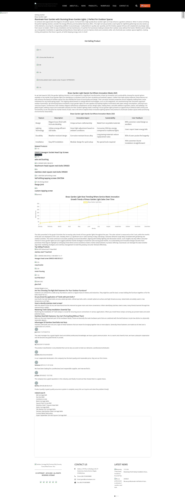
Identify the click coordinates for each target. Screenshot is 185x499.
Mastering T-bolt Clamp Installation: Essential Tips (53, 310)
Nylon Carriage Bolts (42, 407)
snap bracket (39, 265)
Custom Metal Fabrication (44, 413)
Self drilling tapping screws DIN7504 (49, 178)
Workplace (105, 6)
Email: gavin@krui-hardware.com (86, 479)
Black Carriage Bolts (42, 401)
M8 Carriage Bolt (41, 395)
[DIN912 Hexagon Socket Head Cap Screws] (37, 148)
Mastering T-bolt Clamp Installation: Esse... (136, 472)
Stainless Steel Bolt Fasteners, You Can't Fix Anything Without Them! (59, 316)
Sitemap (52, 475)
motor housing (40, 271)
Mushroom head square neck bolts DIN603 (52, 166)
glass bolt (38, 284)
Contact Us (124, 6)
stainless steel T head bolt (43, 252)
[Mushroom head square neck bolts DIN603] (44, 163)
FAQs (114, 6)
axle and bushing (42, 159)
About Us (73, 6)
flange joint (39, 184)
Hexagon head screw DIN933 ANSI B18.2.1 (49, 258)
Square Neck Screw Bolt (43, 403)
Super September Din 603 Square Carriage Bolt (51, 415)
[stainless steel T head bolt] (46, 249)
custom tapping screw (44, 191)
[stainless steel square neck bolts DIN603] (36, 169)
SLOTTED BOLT (40, 278)
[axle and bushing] (37, 157)
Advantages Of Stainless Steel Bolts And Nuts (51, 322)
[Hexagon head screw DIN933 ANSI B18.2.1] (48, 255)
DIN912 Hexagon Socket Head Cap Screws (52, 152)
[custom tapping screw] (36, 188)
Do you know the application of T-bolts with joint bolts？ (55, 297)
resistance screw (41, 399)
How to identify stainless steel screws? (48, 303)
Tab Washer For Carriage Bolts (46, 409)
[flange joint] (41, 182)
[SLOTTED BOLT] (37, 275)
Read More (38, 155)
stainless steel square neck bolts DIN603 (51, 172)
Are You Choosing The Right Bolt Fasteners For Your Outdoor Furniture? (61, 290)
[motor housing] (37, 268)
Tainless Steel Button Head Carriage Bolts (49, 411)
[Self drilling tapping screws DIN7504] (45, 175)
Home (64, 6)
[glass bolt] (39, 281)
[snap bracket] (37, 262)
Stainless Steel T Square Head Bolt (47, 405)
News (83, 6)
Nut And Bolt (40, 397)
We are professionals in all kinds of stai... (135, 481)
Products (93, 6)
